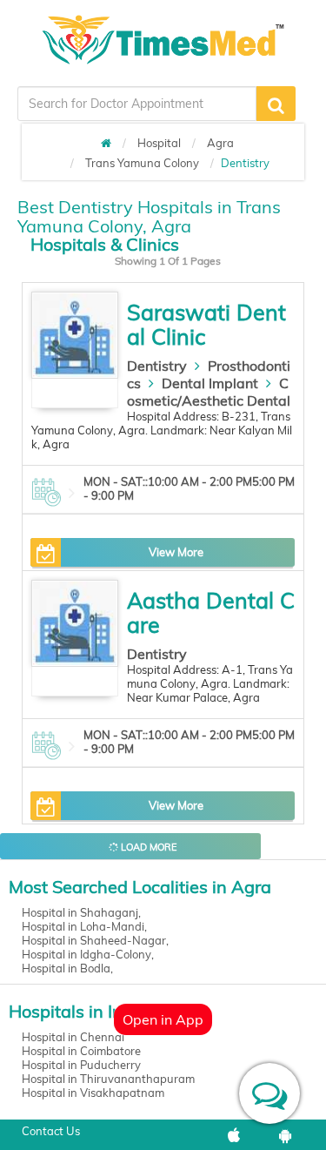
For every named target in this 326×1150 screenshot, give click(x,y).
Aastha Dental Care (211, 612)
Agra (220, 143)
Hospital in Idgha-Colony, (88, 954)
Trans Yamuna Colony (142, 163)
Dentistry (157, 365)
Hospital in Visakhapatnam (93, 1093)
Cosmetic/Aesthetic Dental (208, 391)
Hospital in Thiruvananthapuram (108, 1079)
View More (176, 552)
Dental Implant (210, 383)
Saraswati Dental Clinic (206, 324)
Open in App (163, 1019)
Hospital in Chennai (73, 1037)
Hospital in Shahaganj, (81, 912)
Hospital (159, 143)
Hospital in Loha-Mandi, (84, 926)
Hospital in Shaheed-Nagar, (95, 940)
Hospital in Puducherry (81, 1065)
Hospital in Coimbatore (81, 1051)
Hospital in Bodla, (67, 968)
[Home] (106, 142)
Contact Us (51, 1131)
